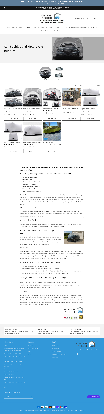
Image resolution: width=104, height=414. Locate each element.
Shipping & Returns (33, 348)
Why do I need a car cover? (11, 369)
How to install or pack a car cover (13, 353)
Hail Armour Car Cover (48, 142)
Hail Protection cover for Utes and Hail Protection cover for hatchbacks (14, 349)
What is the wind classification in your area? (14, 378)
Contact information (79, 410)
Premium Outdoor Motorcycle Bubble (32, 142)
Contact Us (55, 345)
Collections (61, 61)
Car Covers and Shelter (28, 410)
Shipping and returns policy (59, 354)
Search (6, 345)
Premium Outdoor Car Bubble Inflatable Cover (88, 109)
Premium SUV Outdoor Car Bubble (12, 142)
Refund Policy (56, 357)
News (5, 387)
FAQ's (29, 351)
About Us (30, 345)
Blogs (29, 354)
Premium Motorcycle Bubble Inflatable (52, 108)
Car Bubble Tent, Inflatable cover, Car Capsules (71, 109)
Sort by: (77, 85)
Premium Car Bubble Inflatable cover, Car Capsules (13, 109)
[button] (6, 18)
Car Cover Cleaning (9, 374)
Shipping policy (70, 410)
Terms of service (61, 410)
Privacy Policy (55, 348)
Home (55, 61)
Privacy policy (54, 410)
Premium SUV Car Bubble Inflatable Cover (31, 109)
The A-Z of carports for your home (13, 361)
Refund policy (46, 410)
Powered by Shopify (37, 410)
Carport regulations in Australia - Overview (12, 365)
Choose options (13, 118)
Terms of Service (56, 351)
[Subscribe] (31, 397)
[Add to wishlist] (21, 105)
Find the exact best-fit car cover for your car (14, 357)
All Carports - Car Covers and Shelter (13, 371)
